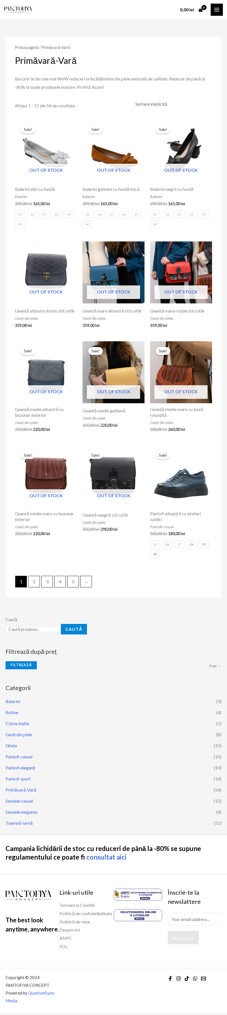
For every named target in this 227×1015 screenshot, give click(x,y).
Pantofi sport (18, 778)
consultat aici (106, 857)
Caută (11, 619)
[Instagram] (178, 978)
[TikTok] (186, 978)
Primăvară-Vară (21, 789)
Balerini (13, 701)
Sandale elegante (21, 811)
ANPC (66, 938)
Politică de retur (75, 921)
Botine (12, 712)
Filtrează (21, 665)
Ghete (11, 745)
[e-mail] (203, 978)
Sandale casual (19, 800)
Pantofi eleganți (20, 767)
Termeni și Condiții (77, 905)
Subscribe (183, 938)
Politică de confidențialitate (86, 913)
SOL (64, 946)
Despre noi (70, 929)
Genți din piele (19, 734)
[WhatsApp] (195, 978)
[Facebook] (170, 978)
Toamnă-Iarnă (19, 823)
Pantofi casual (19, 756)
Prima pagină (26, 47)
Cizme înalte (17, 723)
